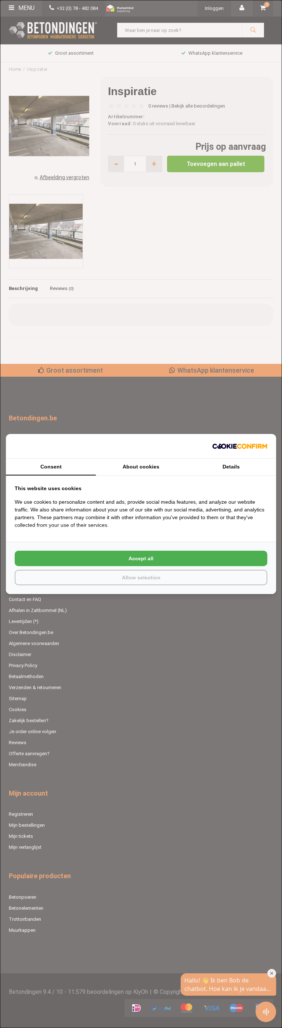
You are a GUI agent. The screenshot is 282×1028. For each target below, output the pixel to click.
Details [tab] (231, 467)
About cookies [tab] (141, 467)
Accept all (141, 558)
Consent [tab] (51, 467)
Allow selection (141, 577)
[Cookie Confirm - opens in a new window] (239, 446)
